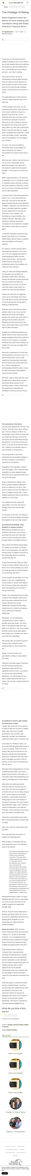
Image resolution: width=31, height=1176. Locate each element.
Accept (4, 1173)
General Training (18, 1024)
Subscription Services (12, 1149)
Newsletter (15, 1155)
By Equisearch (7, 32)
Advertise (22, 1149)
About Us (13, 1146)
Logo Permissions (10, 1152)
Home (6, 7)
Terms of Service (21, 1152)
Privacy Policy (21, 1146)
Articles (10, 1024)
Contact (8, 1146)
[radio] (3, 1015)
